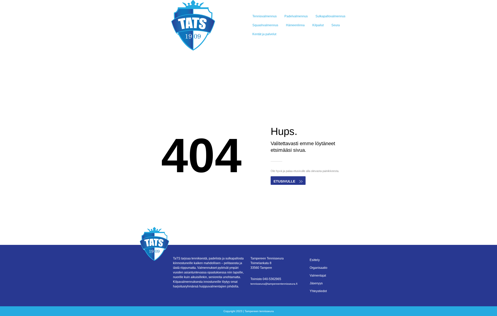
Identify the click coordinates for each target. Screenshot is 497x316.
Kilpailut (318, 25)
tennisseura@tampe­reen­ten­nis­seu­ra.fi (273, 283)
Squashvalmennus (265, 25)
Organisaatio (318, 267)
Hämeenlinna (295, 25)
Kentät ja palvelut (264, 34)
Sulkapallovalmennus (330, 16)
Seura (335, 25)
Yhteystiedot (318, 291)
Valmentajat (318, 275)
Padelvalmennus (296, 16)
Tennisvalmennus (264, 16)
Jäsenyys (316, 283)
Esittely (315, 260)
